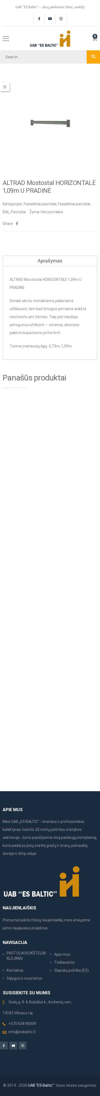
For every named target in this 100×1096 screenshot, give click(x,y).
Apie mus (62, 954)
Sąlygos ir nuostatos (24, 978)
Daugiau (43, 468)
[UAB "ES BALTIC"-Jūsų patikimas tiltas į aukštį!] (50, 38)
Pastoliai (18, 212)
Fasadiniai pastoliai (40, 204)
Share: (8, 223)
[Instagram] (60, 19)
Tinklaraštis (64, 962)
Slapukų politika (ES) (71, 970)
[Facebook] (39, 19)
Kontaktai (15, 970)
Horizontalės (52, 212)
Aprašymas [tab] (50, 261)
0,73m (54, 346)
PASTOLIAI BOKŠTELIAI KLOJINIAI (26, 955)
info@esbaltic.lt (22, 1032)
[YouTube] (50, 19)
